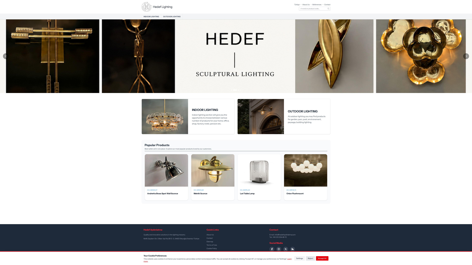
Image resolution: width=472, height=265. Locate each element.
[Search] (328, 9)
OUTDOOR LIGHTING (172, 16)
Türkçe (297, 4)
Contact (327, 4)
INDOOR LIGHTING (151, 16)
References (316, 4)
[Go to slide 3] (238, 90)
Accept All (322, 258)
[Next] (466, 56)
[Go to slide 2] (235, 90)
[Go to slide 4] (240, 90)
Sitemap (209, 241)
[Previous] (6, 56)
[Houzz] (292, 249)
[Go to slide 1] (231, 90)
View (166, 172)
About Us (306, 4)
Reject (310, 258)
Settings (299, 258)
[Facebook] (271, 249)
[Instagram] (278, 249)
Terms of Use (211, 245)
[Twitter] (285, 249)
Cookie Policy (211, 248)
